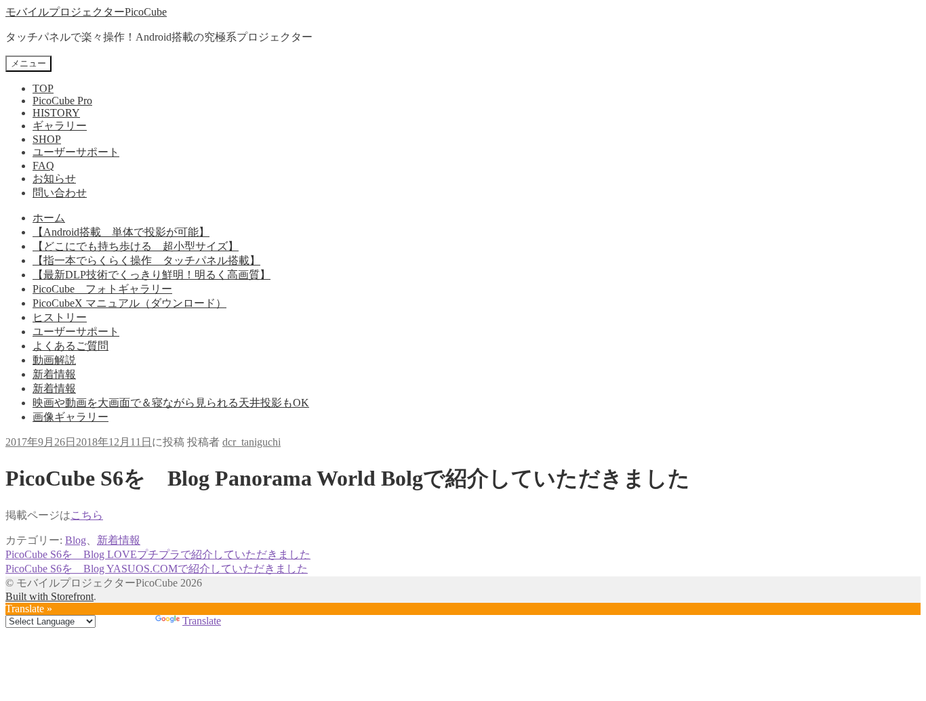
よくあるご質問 (70, 346)
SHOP (47, 139)
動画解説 (54, 360)
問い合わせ (60, 192)
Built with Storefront (49, 596)
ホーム (49, 218)
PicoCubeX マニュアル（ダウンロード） (129, 303)
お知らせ (54, 178)
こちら (87, 515)
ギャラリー (60, 125)
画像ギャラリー (70, 417)
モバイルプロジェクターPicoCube (86, 12)
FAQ (43, 165)
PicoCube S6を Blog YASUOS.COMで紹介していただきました (156, 568)
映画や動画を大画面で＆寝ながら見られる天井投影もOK (171, 402)
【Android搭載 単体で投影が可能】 (121, 232)
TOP (43, 88)
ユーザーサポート (76, 152)
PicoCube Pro (62, 100)
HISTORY (56, 113)
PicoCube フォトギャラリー (102, 289)
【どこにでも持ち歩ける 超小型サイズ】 (136, 246)
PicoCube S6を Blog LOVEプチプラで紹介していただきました (157, 554)
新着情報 (54, 374)
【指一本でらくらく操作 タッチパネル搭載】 (146, 260)
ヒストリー (60, 317)
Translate (201, 620)
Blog (75, 540)
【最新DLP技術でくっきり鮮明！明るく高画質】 (151, 274)
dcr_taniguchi (251, 442)
